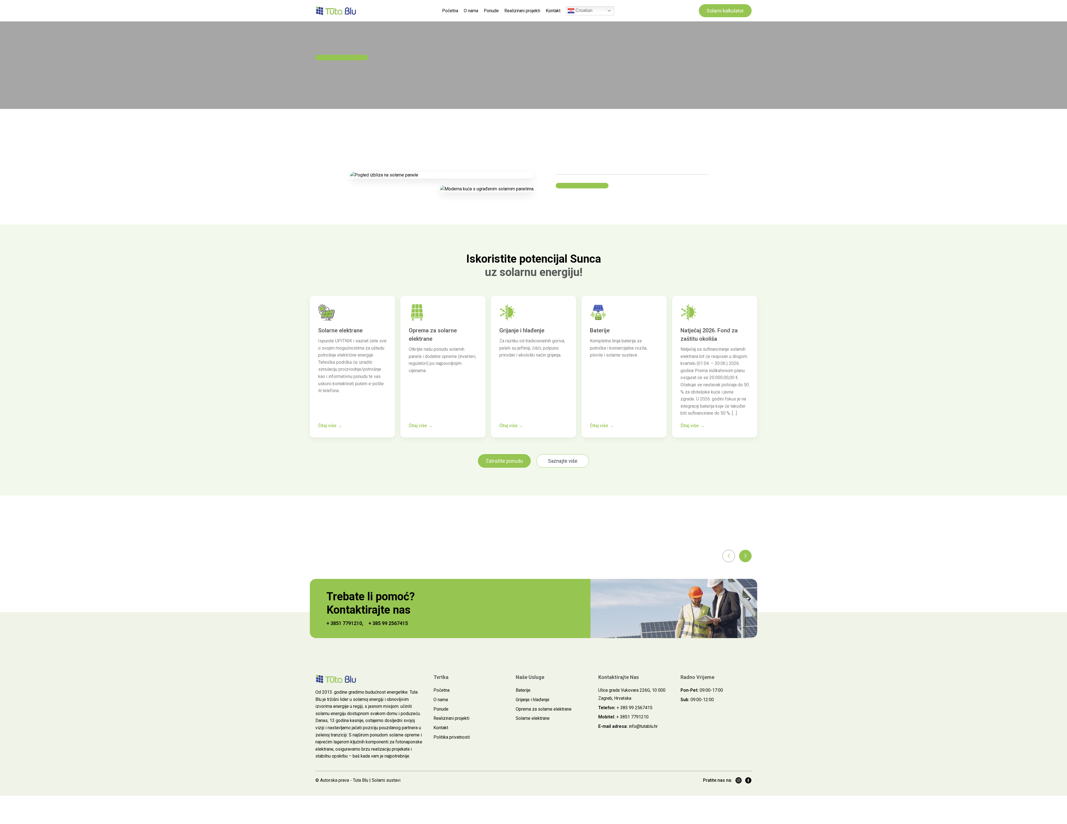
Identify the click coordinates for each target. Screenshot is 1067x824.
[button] (728, 556)
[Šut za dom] (336, 10)
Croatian (583, 10)
